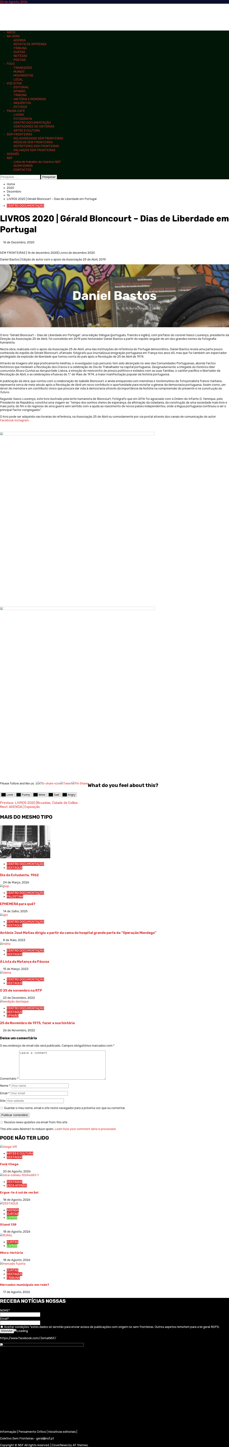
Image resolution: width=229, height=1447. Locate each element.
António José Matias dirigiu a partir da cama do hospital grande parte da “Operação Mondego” (78, 933)
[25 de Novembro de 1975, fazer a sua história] (14, 1001)
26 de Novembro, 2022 (19, 1030)
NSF (10, 158)
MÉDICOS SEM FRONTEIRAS (33, 142)
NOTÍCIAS (20, 56)
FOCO (11, 64)
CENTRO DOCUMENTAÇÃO (32, 122)
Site (3, 1101)
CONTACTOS (22, 170)
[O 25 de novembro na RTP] (5, 973)
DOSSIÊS (13, 154)
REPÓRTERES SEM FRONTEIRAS (36, 146)
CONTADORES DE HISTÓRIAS (33, 126)
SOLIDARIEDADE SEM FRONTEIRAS (38, 138)
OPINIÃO (19, 91)
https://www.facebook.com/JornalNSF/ (28, 1338)
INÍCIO (11, 32)
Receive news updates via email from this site (35, 1122)
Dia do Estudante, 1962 (19, 875)
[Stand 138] (9, 1203)
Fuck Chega (9, 1164)
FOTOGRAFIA (22, 119)
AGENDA (19, 40)
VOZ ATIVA (14, 83)
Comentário (9, 1079)
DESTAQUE (14, 868)
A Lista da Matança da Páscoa (24, 962)
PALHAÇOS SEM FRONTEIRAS (34, 150)
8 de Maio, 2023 (14, 940)
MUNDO (18, 71)
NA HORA (13, 36)
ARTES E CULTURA (26, 130)
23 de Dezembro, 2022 (19, 998)
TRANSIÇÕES (22, 68)
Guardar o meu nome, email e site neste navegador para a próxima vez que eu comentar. (64, 1108)
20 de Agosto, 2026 (17, 1171)
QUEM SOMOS (23, 166)
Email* (4, 1319)
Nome (5, 1086)
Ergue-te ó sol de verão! (19, 1192)
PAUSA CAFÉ (16, 111)
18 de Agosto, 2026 (16, 1200)
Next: (20, 807)
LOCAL (18, 79)
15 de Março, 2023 (15, 969)
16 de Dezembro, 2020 (18, 242)
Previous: (39, 803)
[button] (1, 246)
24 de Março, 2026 (16, 882)
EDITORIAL (21, 87)
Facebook (7, 420)
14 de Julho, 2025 (15, 911)
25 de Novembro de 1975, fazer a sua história (37, 1023)
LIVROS (18, 115)
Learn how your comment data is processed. (85, 1129)
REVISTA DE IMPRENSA (29, 44)
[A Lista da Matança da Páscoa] (5, 944)
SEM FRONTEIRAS (19, 134)
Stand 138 (8, 1224)
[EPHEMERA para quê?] (4, 886)
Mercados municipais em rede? (24, 1285)
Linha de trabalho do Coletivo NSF (37, 162)
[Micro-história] (6, 1235)
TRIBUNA (20, 48)
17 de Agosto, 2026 (16, 1292)
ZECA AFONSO (17, 1185)
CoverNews (60, 1445)
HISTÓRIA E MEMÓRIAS (29, 99)
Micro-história (11, 1253)
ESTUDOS (20, 107)
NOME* (5, 1310)
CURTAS (19, 52)
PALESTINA (15, 896)
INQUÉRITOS (22, 103)
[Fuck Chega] (8, 1147)
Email (5, 1093)
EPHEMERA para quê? (17, 904)
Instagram (21, 420)
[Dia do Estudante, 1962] (25, 857)
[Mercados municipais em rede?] (12, 1264)
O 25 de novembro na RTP (21, 990)
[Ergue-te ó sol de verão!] (19, 1175)
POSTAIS (19, 60)
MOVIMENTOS (23, 75)
